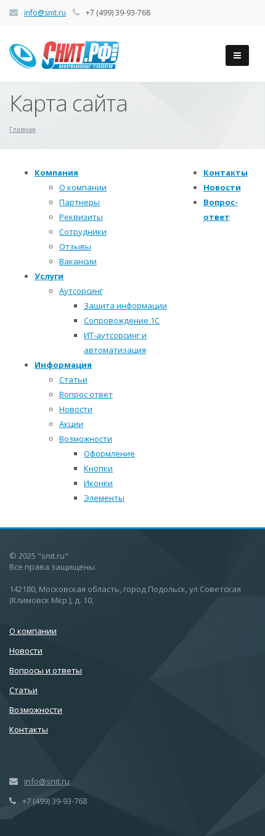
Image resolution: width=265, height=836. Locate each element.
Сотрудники (83, 231)
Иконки (98, 483)
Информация (63, 364)
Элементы (104, 497)
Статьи (73, 379)
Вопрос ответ (86, 394)
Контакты (225, 172)
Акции (71, 423)
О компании (83, 187)
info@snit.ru (45, 12)
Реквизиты (81, 216)
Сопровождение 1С (122, 320)
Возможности (85, 438)
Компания (56, 172)
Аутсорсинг (81, 290)
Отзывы (75, 246)
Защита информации (125, 305)
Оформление (109, 453)
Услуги (49, 276)
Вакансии (78, 261)
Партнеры (79, 202)
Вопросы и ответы (45, 670)
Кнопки (98, 468)
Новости (75, 409)
